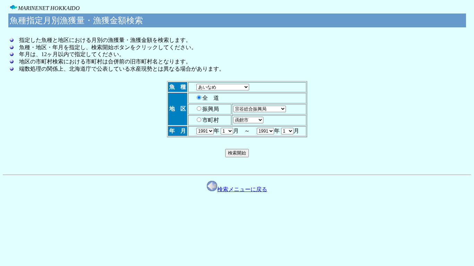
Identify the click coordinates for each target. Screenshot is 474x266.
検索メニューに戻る (242, 189)
